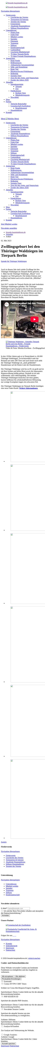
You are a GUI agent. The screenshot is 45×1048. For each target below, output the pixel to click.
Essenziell (7, 981)
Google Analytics (10, 1035)
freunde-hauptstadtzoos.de (16, 232)
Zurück (3, 842)
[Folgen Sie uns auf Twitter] (15, 935)
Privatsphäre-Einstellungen (11, 979)
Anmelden (5, 915)
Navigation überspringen (10, 11)
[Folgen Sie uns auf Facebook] (13, 935)
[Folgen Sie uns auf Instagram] (14, 935)
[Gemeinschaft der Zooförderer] (18, 925)
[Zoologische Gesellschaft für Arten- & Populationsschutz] (22, 931)
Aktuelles (9, 234)
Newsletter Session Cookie (14, 1009)
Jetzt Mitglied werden (9, 224)
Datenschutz (14, 1046)
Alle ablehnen (20, 976)
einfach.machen (34, 958)
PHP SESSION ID (11, 997)
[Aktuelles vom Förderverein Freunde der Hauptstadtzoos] (16, 3)
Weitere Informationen (28, 388)
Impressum (5, 1046)
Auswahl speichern (8, 1044)
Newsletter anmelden (9, 228)
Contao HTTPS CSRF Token (15, 984)
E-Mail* (4, 908)
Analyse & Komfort (11, 1026)
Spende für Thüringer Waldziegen (14, 261)
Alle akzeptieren (7, 976)
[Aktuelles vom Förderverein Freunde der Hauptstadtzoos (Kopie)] (16, 7)
